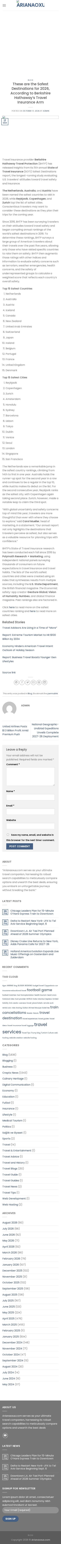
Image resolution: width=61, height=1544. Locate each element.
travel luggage (28, 1025)
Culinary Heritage (13, 1078)
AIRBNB (10, 985)
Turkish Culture (47, 1033)
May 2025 (8, 1312)
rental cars (6, 1008)
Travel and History (13, 1162)
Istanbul (41, 999)
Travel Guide (10, 1174)
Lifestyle (7, 1114)
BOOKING (28, 985)
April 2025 (8, 1318)
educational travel (18, 990)
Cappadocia (49, 985)
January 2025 (10, 1336)
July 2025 (8, 1300)
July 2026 (8, 1228)
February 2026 (11, 1258)
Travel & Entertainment (16, 1150)
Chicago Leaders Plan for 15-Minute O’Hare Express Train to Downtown (32, 912)
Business (7, 1066)
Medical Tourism (12, 1120)
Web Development (14, 1198)
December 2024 (12, 1342)
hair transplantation (25, 995)
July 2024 (8, 1372)
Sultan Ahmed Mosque (32, 1008)
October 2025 (11, 1282)
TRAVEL (36, 1013)
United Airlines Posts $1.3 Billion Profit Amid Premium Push (15, 730)
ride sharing (17, 1008)
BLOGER (21, 985)
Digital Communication (16, 1084)
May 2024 (8, 1384)
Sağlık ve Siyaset (12, 1132)
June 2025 (8, 1306)
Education (8, 1096)
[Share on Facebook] (22, 682)
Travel (6, 1144)
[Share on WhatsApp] (16, 682)
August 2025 (9, 1294)
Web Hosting (10, 1204)
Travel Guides (10, 1180)
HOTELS (29, 999)
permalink (53, 693)
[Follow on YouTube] (5, 1435)
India (35, 999)
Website (11, 820)
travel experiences (30, 1019)
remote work (48, 1003)
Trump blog (36, 1033)
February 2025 (11, 1330)
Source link (9, 672)
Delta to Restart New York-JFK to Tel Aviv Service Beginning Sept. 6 (33, 922)
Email (10, 805)
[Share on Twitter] (27, 682)
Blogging (7, 1060)
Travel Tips (26, 1033)
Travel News (9, 1186)
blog (15, 985)
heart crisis (51, 995)
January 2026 (10, 1264)
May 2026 (8, 1240)
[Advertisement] (30, 42)
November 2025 (12, 1276)
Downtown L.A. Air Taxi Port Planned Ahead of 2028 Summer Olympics (32, 932)
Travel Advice (10, 1156)
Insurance (8, 1108)
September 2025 (12, 1288)
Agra (4, 985)
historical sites (8, 999)
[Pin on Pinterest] (39, 682)
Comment (13, 764)
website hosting (30, 1038)
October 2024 (11, 1354)
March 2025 (9, 1324)
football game (39, 990)
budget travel (38, 985)
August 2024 (10, 1366)
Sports (6, 1138)
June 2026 (8, 1235)
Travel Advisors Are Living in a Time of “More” (29, 628)
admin (46, 111)
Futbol (6, 1102)
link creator (13, 1003)
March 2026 (9, 1252)
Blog (30, 80)
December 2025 (12, 1270)
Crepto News (10, 1073)
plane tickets (37, 1003)
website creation (16, 1038)
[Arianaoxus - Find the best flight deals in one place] (30, 5)
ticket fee (46, 1008)
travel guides (43, 1019)
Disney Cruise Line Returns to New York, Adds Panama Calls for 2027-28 (34, 943)
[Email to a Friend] (33, 682)
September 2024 (12, 1360)
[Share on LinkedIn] (44, 682)
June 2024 (8, 1378)
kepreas (48, 999)
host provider (20, 999)
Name (10, 791)
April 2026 (8, 1246)
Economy (8, 1090)
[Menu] (4, 5)
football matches (9, 995)
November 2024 (12, 1348)
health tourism (40, 995)
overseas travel (25, 1003)
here (12, 607)
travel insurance (14, 1025)
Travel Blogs (9, 1168)
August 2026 (9, 1222)
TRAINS (29, 1013)
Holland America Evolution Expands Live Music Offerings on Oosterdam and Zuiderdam (34, 954)
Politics (6, 1126)
